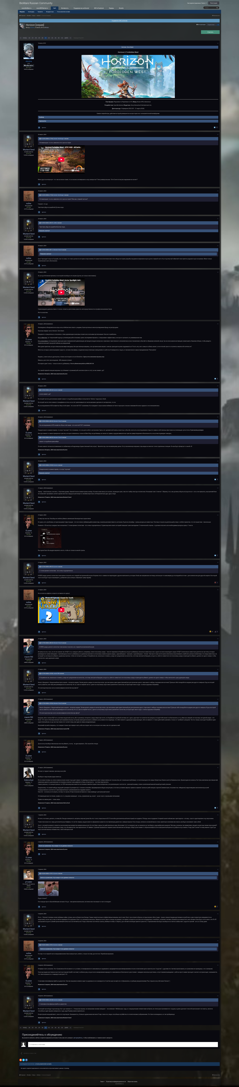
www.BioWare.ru (26, 8)
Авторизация (201, 24)
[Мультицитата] (39, 127)
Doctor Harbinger (58, 138)
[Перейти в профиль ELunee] (29, 330)
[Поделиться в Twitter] (23, 1060)
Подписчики (211, 24)
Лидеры (111, 8)
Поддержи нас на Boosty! (81, 8)
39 (39, 38)
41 (45, 38)
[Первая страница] (20, 38)
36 (29, 38)
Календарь (31, 11)
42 (48, 38)
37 (32, 38)
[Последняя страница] (70, 38)
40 (42, 38)
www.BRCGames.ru (42, 8)
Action (47, 27)
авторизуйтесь (78, 1038)
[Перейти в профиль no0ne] (29, 196)
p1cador (28, 882)
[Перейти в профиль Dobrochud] (29, 773)
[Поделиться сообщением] (217, 43)
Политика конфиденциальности (116, 1081)
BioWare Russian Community (35, 3)
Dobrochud (28, 780)
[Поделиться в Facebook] (26, 1060)
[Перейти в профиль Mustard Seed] (29, 140)
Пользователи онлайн (63, 11)
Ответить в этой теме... (38, 1044)
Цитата (44, 127)
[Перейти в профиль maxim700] (29, 647)
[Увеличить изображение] (49, 538)
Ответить (210, 32)
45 (58, 38)
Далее (66, 37)
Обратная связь (132, 1081)
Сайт (54, 8)
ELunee (29, 339)
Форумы (22, 11)
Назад (25, 37)
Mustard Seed (28, 149)
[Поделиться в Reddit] (20, 1060)
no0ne (28, 203)
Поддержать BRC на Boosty (119, 20)
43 (52, 38)
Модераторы (50, 11)
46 (62, 38)
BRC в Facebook (99, 8)
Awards (121, 8)
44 (55, 38)
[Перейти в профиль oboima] (22, 26)
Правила (40, 11)
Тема (102, 1081)
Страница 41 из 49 (78, 38)
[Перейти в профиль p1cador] (29, 874)
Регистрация (213, 3)
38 (35, 38)
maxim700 (28, 657)
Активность (65, 8)
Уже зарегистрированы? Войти (196, 3)
